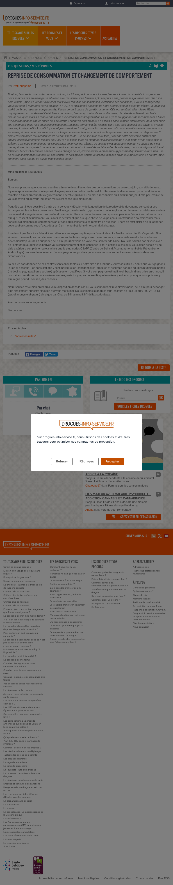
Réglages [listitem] (87, 461)
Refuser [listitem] (62, 461)
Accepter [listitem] (112, 461)
